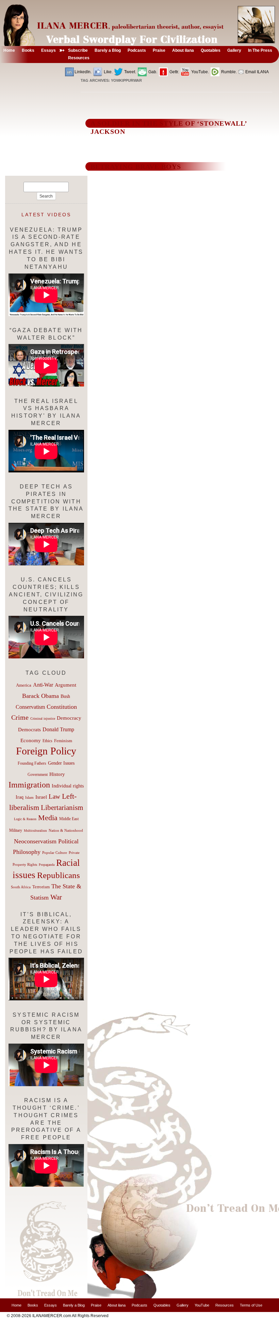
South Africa (21, 887)
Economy (30, 740)
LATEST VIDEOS (46, 214)
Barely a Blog (74, 1305)
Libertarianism (62, 807)
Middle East (69, 819)
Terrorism (41, 886)
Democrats (29, 729)
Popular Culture (54, 852)
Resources (224, 1305)
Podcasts (139, 1305)
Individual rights (68, 785)
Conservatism (30, 707)
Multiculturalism (35, 830)
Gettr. (173, 71)
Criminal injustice (42, 718)
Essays (50, 1305)
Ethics (47, 740)
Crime (20, 717)
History (57, 774)
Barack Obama (40, 695)
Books (33, 1305)
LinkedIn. (83, 71)
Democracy (69, 718)
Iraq (19, 797)
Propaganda (46, 864)
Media (48, 818)
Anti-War (43, 685)
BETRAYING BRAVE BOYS (136, 166)
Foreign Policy (46, 750)
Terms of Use (251, 1305)
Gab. (152, 71)
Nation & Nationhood (66, 830)
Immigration (29, 784)
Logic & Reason (25, 819)
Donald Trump (58, 729)
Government (38, 774)
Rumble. (228, 71)
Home (16, 1305)
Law (54, 796)
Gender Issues (61, 763)
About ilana (117, 1305)
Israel (41, 797)
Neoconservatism (35, 841)
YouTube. (199, 71)
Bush (65, 696)
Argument (65, 685)
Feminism (63, 740)
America (23, 685)
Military (15, 830)
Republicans (58, 875)
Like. (108, 71)
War (56, 897)
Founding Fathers (32, 763)
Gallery (182, 1305)
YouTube (202, 1305)
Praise (96, 1305)
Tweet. (129, 71)
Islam (29, 797)
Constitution (62, 706)
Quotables (161, 1305)
